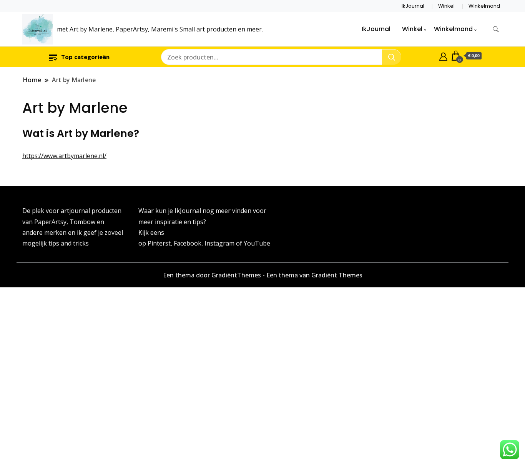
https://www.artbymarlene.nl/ (64, 156)
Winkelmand (484, 6)
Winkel (446, 6)
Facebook (187, 243)
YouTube (257, 243)
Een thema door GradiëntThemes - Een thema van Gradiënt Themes (262, 275)
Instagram (220, 243)
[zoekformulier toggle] (496, 29)
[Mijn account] (443, 55)
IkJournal (413, 6)
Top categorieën (85, 57)
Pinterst (159, 243)
